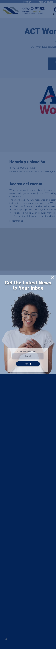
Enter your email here (27, 351)
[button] (52, 277)
